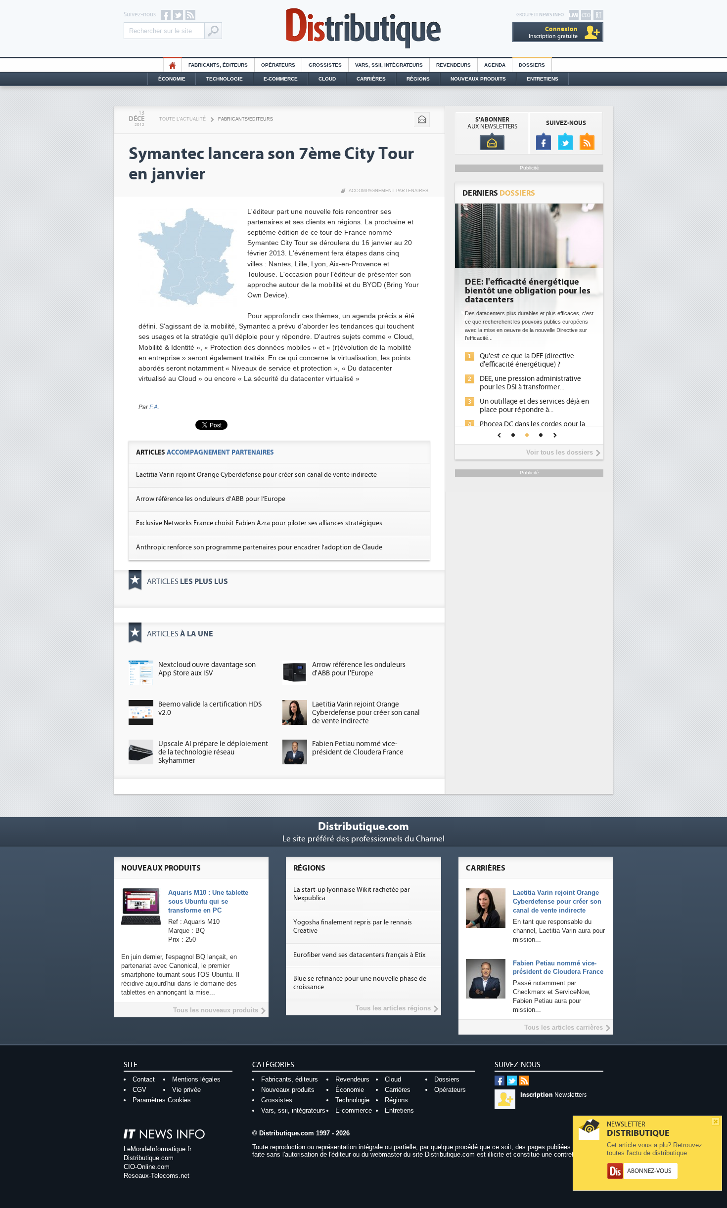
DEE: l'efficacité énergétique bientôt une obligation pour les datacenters (528, 291)
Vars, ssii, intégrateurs (293, 1110)
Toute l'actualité (182, 119)
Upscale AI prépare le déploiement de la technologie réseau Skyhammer (213, 752)
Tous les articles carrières (563, 1027)
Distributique (363, 28)
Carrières (371, 79)
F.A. (154, 407)
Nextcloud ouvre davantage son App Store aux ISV (207, 669)
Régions (418, 79)
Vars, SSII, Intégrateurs (389, 65)
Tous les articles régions (393, 1008)
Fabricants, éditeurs (218, 65)
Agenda (494, 65)
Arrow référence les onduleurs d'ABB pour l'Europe (210, 499)
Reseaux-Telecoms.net (156, 1175)
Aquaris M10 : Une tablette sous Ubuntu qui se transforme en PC (208, 901)
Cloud (327, 79)
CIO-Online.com (147, 1166)
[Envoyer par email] (421, 119)
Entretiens (542, 79)
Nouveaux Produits (478, 79)
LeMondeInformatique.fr (157, 1149)
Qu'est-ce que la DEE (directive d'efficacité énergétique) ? (527, 360)
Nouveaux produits (288, 1089)
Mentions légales (196, 1079)
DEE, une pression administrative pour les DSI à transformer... (530, 383)
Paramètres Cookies (162, 1100)
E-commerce (281, 79)
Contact (144, 1079)
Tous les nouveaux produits (215, 1010)
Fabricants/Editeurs (245, 119)
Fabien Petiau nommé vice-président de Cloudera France (358, 748)
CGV (139, 1089)
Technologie (224, 79)
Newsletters (553, 1094)
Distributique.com (149, 1158)
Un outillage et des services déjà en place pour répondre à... (534, 405)
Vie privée (186, 1089)
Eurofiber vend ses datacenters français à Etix (359, 955)
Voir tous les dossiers (559, 452)
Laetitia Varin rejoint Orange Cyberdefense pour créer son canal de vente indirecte (256, 475)
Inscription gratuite (553, 32)
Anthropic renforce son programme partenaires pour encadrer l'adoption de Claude (259, 547)
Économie (171, 79)
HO (172, 65)
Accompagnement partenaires (388, 190)
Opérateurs (278, 65)
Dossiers (532, 65)
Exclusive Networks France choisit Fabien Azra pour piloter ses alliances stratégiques (259, 523)
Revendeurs (453, 65)
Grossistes (325, 65)
